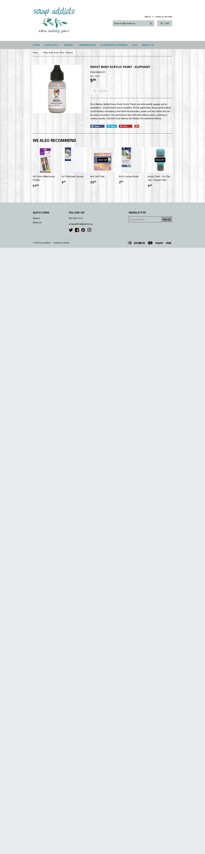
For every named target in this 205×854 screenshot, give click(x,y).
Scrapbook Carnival (114, 44)
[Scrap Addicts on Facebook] (77, 230)
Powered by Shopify (61, 242)
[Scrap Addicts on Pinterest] (83, 230)
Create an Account (163, 16)
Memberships (87, 44)
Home (36, 44)
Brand (68, 44)
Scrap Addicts (45, 242)
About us (148, 44)
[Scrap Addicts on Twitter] (71, 230)
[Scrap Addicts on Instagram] (89, 230)
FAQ (134, 44)
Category (51, 44)
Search (36, 218)
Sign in (147, 16)
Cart (166, 23)
